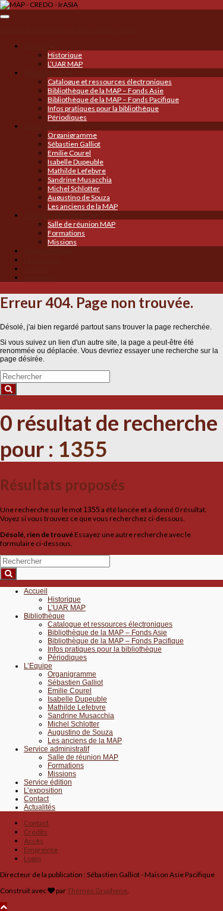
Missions (62, 241)
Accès (33, 840)
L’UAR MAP (65, 63)
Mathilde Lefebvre (77, 170)
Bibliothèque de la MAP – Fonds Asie (106, 90)
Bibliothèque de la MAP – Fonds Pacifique (113, 99)
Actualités (40, 277)
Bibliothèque (45, 72)
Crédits (36, 831)
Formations (66, 232)
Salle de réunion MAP (81, 224)
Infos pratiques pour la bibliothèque (103, 108)
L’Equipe (37, 126)
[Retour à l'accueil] (79, 4)
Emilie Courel (69, 152)
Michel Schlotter (74, 188)
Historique (65, 54)
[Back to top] (3, 906)
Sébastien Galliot (74, 143)
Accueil (36, 46)
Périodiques (67, 117)
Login (32, 858)
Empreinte (41, 849)
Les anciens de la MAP (83, 206)
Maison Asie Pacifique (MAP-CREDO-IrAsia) (69, 30)
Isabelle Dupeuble (75, 161)
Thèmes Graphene (97, 890)
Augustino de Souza (79, 197)
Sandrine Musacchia (80, 179)
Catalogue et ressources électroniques (110, 81)
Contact (36, 268)
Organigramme (72, 135)
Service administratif (57, 215)
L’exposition (42, 259)
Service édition (47, 250)
